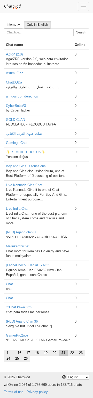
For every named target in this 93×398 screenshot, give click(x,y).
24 (8, 358)
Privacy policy (37, 392)
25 (17, 358)
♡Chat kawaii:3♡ (19, 307)
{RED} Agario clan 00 (21, 232)
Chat (9, 284)
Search (81, 32)
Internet (12, 24)
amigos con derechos (22, 96)
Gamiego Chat (16, 143)
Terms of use (14, 392)
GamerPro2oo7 (17, 335)
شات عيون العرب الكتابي (24, 134)
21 (63, 353)
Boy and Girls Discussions (26, 166)
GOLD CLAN (15, 120)
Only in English (37, 24)
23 (81, 353)
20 (54, 353)
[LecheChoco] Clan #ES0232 (27, 265)
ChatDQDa (14, 82)
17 (28, 353)
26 (26, 358)
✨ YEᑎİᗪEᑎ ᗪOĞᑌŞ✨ (25, 152)
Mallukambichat (17, 246)
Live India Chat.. (18, 209)
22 (72, 353)
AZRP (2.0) (14, 54)
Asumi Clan (14, 73)
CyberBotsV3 (16, 106)
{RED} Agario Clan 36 (22, 321)
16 (19, 353)
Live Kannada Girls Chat (24, 185)
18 (37, 353)
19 (46, 353)
